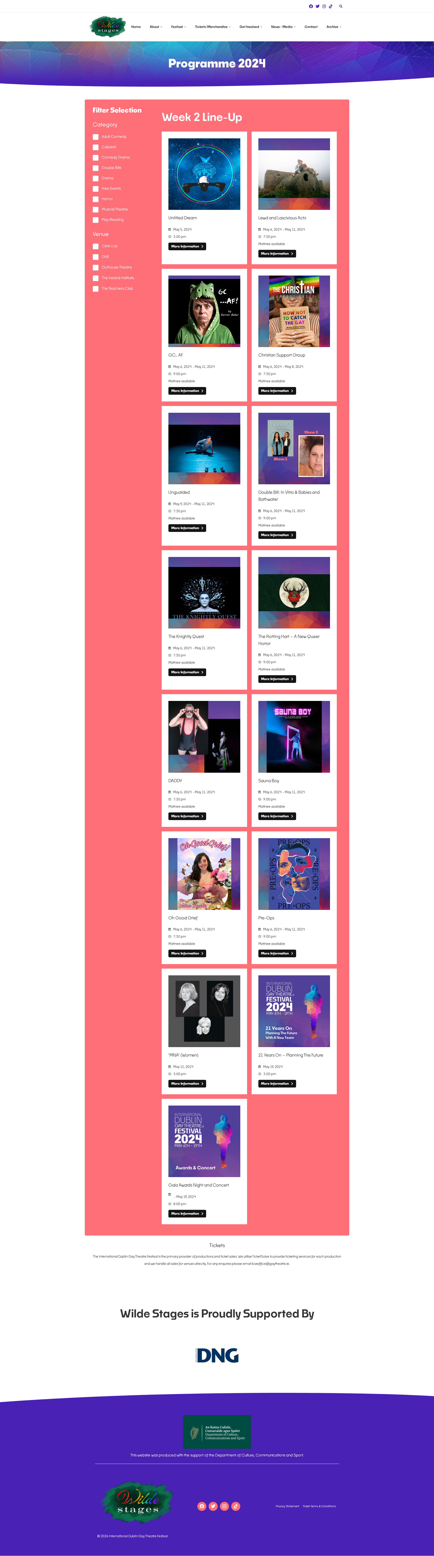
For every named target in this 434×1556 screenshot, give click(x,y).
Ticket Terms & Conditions (319, 1506)
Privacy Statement (287, 1506)
